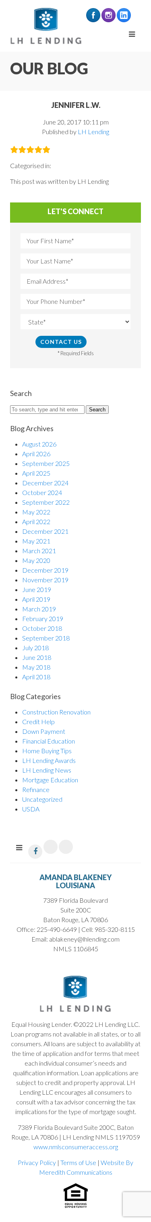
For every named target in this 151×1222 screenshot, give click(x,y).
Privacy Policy (37, 1162)
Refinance (36, 789)
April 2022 (36, 521)
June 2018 (36, 657)
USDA (30, 809)
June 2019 (36, 589)
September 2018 (46, 638)
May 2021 (36, 541)
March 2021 (39, 550)
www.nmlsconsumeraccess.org (75, 1146)
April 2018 (36, 677)
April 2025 (36, 473)
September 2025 (46, 463)
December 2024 (45, 483)
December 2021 (45, 531)
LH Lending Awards (49, 760)
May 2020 (36, 560)
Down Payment (43, 731)
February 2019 (42, 618)
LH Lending (93, 131)
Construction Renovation (56, 712)
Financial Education (48, 741)
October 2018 (42, 628)
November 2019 (45, 580)
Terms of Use (78, 1162)
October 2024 (42, 492)
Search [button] (97, 410)
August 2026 (39, 444)
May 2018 (36, 667)
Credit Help (38, 721)
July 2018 (35, 647)
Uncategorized (42, 799)
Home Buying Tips (47, 750)
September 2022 (46, 502)
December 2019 (45, 570)
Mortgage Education (50, 780)
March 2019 (39, 609)
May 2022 (36, 512)
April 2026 (36, 453)
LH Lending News (46, 770)
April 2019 (36, 599)
